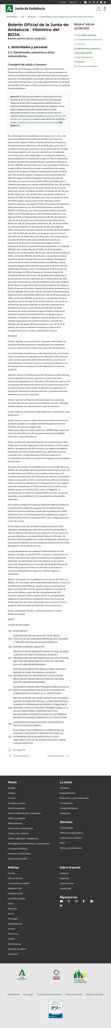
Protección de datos (94, 994)
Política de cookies (73, 994)
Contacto (62, 2)
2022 (22, 17)
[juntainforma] (101, 2)
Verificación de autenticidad (42, 122)
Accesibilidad (14, 994)
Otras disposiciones (84, 57)
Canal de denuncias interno (49, 994)
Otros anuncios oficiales (88, 66)
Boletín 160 (32, 17)
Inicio (34, 8)
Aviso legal (28, 994)
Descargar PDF (19, 749)
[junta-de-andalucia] (105, 2)
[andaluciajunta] (90, 2)
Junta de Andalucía (10, 8)
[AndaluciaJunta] (97, 2)
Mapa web (73, 2)
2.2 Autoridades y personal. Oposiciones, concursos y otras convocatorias (66, 17)
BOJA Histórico (12, 17)
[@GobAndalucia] (85, 2)
